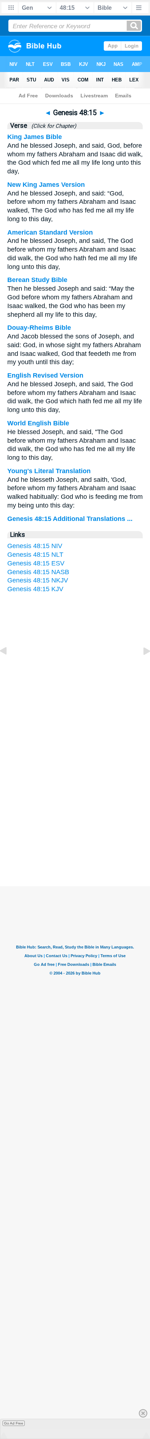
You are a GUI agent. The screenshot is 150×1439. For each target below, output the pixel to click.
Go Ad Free (13, 1423)
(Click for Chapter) (52, 126)
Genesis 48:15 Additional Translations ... (70, 518)
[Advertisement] (75, 815)
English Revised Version (45, 375)
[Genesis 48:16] (141, 667)
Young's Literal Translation (49, 471)
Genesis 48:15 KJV (35, 589)
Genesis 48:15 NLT (35, 554)
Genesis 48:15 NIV (34, 546)
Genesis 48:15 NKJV (37, 580)
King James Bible (34, 136)
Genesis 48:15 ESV (35, 563)
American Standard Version (50, 232)
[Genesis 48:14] (9, 667)
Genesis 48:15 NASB (38, 572)
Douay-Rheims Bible (39, 327)
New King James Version (46, 184)
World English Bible (38, 423)
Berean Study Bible (37, 279)
